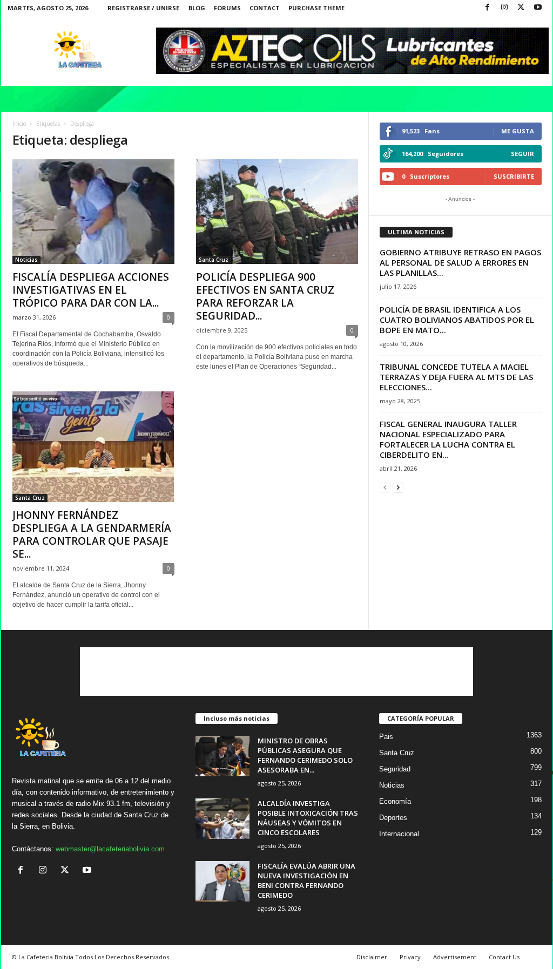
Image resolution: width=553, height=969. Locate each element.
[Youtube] (537, 8)
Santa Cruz (213, 259)
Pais (386, 737)
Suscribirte (514, 176)
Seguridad (394, 769)
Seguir (522, 154)
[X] (521, 8)
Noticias (26, 259)
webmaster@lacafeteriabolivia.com (110, 849)
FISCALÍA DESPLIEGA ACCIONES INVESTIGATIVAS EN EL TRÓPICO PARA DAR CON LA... (90, 290)
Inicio (19, 123)
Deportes (393, 818)
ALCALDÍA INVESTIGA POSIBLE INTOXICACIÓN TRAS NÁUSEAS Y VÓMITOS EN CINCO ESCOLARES (308, 817)
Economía (395, 801)
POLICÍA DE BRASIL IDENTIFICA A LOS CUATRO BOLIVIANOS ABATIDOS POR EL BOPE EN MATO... (457, 319)
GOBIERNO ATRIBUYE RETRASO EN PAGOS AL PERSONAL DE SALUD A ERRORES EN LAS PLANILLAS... (460, 262)
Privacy (410, 957)
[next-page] (398, 487)
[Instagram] (504, 8)
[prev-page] (385, 487)
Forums (227, 8)
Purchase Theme (316, 8)
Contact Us (504, 957)
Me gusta (517, 131)
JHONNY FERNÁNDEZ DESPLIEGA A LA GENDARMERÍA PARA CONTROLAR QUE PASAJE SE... (91, 534)
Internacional (399, 834)
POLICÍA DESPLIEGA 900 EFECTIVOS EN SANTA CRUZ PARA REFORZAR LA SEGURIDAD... (265, 296)
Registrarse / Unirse (143, 8)
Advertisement (454, 957)
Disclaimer (371, 957)
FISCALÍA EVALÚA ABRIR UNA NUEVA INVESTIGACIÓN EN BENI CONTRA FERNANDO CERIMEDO (306, 880)
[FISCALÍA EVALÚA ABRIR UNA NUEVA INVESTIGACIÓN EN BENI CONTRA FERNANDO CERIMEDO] (222, 881)
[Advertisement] (276, 671)
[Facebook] (487, 8)
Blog (196, 8)
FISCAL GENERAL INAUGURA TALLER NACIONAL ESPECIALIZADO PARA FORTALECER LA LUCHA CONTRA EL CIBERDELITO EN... (448, 439)
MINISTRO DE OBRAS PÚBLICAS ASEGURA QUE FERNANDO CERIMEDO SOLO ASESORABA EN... (305, 755)
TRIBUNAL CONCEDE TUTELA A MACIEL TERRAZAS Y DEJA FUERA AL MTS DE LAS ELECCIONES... (456, 376)
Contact (264, 8)
